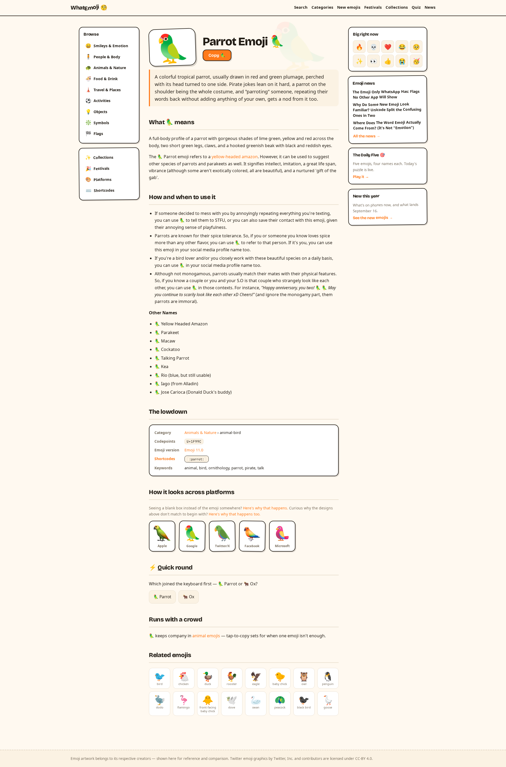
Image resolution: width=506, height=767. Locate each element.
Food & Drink (101, 78)
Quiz (416, 7)
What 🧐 (89, 7)
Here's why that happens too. (234, 514)
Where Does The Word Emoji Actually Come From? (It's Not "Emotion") (387, 125)
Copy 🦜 (217, 55)
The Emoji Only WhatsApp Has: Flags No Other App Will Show (386, 94)
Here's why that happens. (265, 507)
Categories (322, 7)
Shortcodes (100, 190)
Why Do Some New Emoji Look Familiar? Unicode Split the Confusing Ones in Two (387, 110)
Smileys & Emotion (106, 45)
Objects (96, 111)
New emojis (348, 7)
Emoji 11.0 (193, 449)
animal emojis (206, 636)
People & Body (102, 56)
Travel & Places (103, 89)
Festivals (373, 7)
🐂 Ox (188, 597)
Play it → (361, 177)
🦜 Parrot (162, 597)
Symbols (97, 122)
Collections (397, 7)
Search (301, 7)
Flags (94, 133)
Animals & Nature (105, 67)
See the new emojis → (373, 217)
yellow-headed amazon (235, 157)
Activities (97, 100)
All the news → (366, 136)
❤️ (387, 47)
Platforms (98, 179)
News (430, 7)
